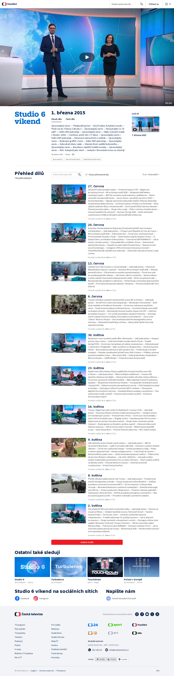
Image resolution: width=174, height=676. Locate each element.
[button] (87, 57)
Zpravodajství (57, 159)
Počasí (17, 645)
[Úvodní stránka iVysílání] (12, 4)
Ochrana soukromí (46, 671)
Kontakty (55, 657)
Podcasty (19, 641)
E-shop (18, 649)
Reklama (55, 629)
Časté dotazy (57, 653)
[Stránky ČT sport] (115, 625)
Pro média (55, 625)
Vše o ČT (18, 657)
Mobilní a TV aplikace (24, 653)
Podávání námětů (59, 649)
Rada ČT (54, 641)
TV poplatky (20, 633)
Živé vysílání (20, 629)
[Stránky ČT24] (93, 625)
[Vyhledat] (79, 174)
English (33, 671)
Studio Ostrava (57, 637)
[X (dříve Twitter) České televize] (152, 614)
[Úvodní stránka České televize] (29, 614)
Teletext (18, 637)
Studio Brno (56, 633)
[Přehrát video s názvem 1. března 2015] (87, 57)
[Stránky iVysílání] (139, 625)
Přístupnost (61, 671)
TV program (20, 625)
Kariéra (54, 645)
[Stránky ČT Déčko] (92, 634)
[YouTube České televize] (147, 614)
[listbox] (112, 659)
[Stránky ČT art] (113, 634)
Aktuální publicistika (73, 159)
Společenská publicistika (92, 159)
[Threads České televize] (157, 614)
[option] (100, 659)
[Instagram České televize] (137, 614)
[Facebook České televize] (142, 614)
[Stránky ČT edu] (137, 634)
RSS (157, 671)
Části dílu (70, 119)
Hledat (141, 4)
